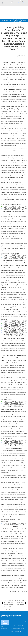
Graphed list (15, 15)
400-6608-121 (20, 625)
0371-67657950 (21, 628)
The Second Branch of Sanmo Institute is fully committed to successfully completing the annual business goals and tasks (9, 607)
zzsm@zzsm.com (17, 631)
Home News (5, 20)
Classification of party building (19, 14)
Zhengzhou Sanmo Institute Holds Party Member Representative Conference (19, 605)
